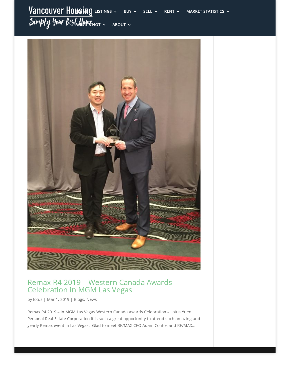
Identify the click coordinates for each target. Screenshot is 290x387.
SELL (147, 11)
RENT (169, 11)
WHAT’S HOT (88, 25)
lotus (37, 299)
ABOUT (119, 25)
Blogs (79, 299)
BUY (127, 11)
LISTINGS (103, 11)
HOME (82, 11)
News (91, 299)
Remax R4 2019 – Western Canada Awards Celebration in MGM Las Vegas (99, 286)
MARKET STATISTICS (205, 11)
